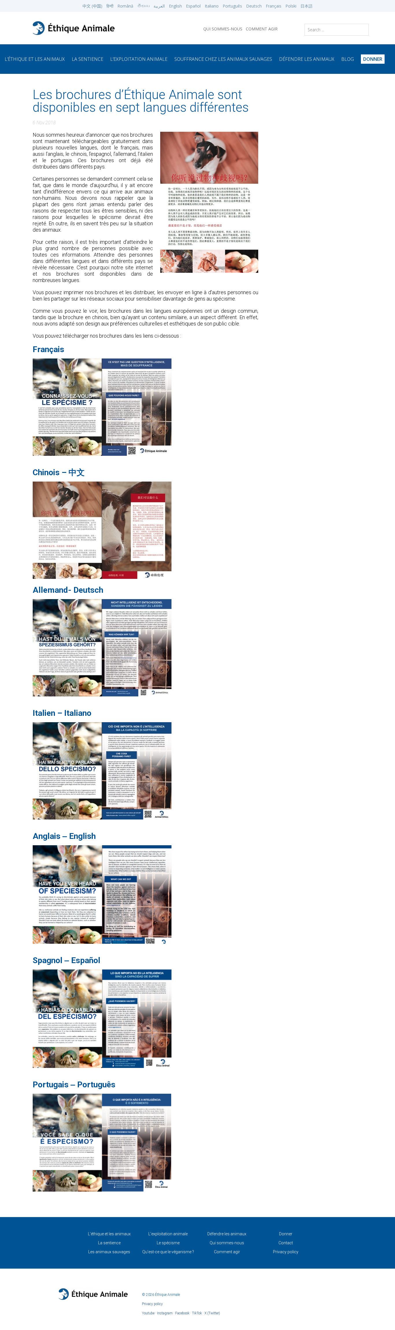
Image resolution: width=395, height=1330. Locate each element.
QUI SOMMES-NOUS (222, 29)
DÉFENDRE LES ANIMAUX (306, 59)
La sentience (109, 1243)
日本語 (306, 6)
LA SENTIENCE (87, 59)
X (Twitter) (212, 1313)
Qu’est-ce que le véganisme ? (168, 1251)
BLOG (347, 59)
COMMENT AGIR (262, 29)
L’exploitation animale (138, 59)
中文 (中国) (92, 6)
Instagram (165, 1313)
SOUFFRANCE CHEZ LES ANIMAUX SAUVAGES (223, 59)
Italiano (212, 6)
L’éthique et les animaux (35, 59)
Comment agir (227, 1251)
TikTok (197, 1313)
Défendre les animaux (226, 1234)
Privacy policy (285, 1251)
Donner (285, 1234)
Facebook (182, 1313)
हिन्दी (109, 6)
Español (193, 6)
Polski (290, 6)
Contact (285, 1243)
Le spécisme (168, 1243)
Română (125, 6)
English (175, 6)
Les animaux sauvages (109, 1251)
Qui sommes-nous (227, 1243)
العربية (159, 6)
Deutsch (254, 6)
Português (232, 6)
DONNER (372, 59)
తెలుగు (143, 6)
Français (273, 6)
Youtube (148, 1313)
